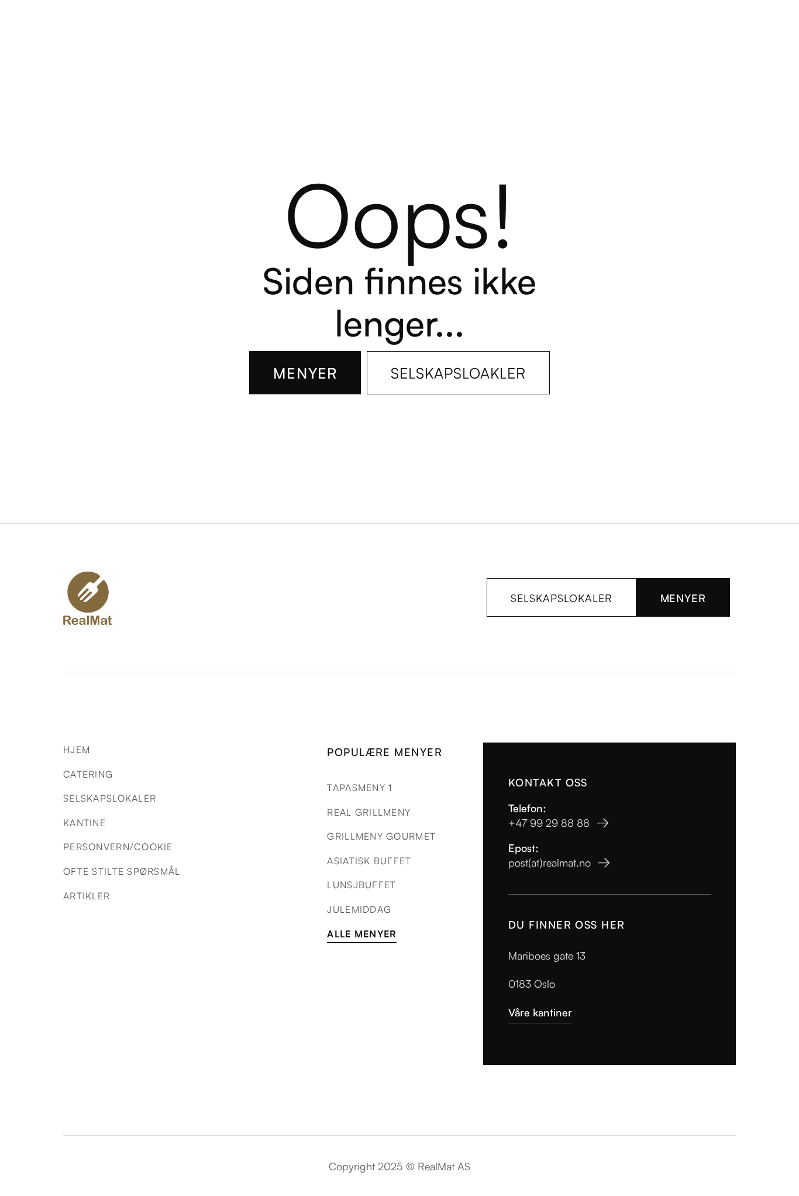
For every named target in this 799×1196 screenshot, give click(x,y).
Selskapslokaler (561, 597)
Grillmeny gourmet (381, 835)
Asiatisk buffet (369, 860)
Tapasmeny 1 (359, 787)
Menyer (305, 372)
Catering (88, 773)
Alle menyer (362, 934)
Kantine (84, 822)
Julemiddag (359, 908)
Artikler (86, 895)
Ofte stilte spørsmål (122, 870)
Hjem (76, 749)
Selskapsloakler (458, 372)
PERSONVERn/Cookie (118, 846)
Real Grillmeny (369, 811)
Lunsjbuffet (361, 884)
